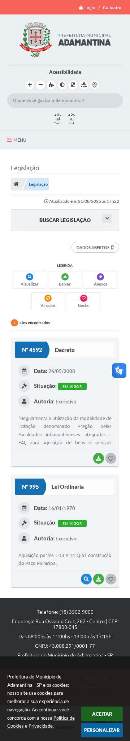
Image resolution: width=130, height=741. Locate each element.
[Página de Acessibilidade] (94, 85)
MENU (19, 139)
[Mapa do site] (83, 85)
